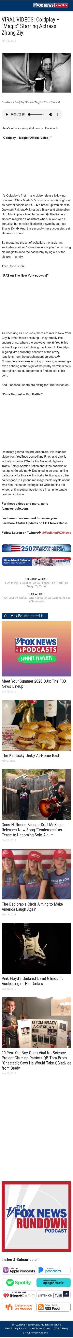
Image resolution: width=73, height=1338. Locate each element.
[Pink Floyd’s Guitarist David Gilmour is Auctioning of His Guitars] (36, 948)
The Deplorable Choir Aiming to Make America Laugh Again (32, 907)
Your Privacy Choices (36, 1332)
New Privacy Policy (15, 1328)
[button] (15, 6)
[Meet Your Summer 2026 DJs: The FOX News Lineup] (36, 648)
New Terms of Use (40, 1328)
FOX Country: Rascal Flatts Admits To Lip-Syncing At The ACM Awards (37, 599)
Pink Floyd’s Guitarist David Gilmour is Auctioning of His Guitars (32, 981)
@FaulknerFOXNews (56, 532)
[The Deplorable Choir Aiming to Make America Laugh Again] (36, 873)
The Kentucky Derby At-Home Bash (31, 755)
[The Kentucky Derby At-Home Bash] (36, 725)
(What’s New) (61, 1328)
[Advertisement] (36, 1131)
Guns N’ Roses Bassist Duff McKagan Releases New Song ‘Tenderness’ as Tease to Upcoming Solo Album (33, 829)
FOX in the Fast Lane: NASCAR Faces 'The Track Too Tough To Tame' (36, 584)
